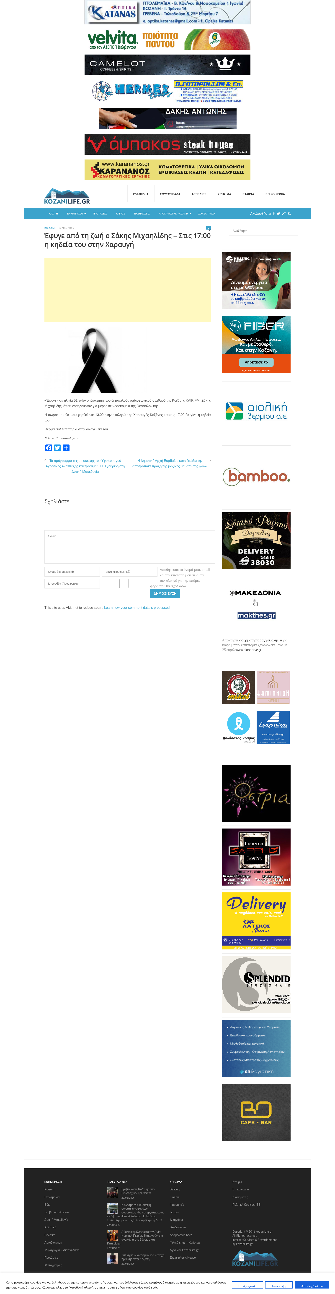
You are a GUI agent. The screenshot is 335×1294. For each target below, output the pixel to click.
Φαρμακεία (177, 1204)
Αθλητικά (50, 1227)
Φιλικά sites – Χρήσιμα (185, 1242)
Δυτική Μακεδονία (56, 1219)
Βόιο (47, 1204)
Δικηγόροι (176, 1219)
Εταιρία (248, 194)
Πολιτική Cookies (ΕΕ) (246, 1204)
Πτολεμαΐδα (52, 1197)
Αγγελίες (199, 194)
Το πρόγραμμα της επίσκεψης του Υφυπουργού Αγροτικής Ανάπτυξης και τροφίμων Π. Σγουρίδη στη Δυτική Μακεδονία (85, 466)
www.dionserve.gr (248, 649)
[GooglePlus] (283, 213)
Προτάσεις (100, 213)
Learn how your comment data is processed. (137, 607)
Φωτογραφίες (53, 1265)
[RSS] (288, 213)
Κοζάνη (50, 228)
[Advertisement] (127, 290)
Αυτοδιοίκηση (53, 1242)
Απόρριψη (279, 1286)
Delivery (175, 1189)
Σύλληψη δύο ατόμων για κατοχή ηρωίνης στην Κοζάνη (142, 1257)
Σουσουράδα (170, 194)
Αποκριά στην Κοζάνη (173, 213)
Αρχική (53, 213)
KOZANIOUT (141, 194)
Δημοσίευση (165, 593)
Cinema (175, 1197)
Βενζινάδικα (178, 1227)
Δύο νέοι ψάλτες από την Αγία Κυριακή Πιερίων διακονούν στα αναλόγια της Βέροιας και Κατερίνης (135, 1237)
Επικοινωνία (275, 194)
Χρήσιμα (224, 194)
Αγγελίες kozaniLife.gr (184, 1250)
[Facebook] (273, 213)
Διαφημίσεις (240, 1197)
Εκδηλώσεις (142, 213)
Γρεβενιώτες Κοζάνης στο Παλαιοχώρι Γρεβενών (138, 1191)
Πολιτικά (50, 1235)
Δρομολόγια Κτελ (181, 1235)
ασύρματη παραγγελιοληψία (260, 640)
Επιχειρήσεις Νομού (183, 1257)
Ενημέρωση (75, 213)
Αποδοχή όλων (312, 1286)
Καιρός (120, 213)
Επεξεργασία (247, 1286)
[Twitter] (277, 213)
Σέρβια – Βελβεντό (56, 1212)
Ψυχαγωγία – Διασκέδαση (61, 1250)
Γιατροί (174, 1212)
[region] (167, 1283)
